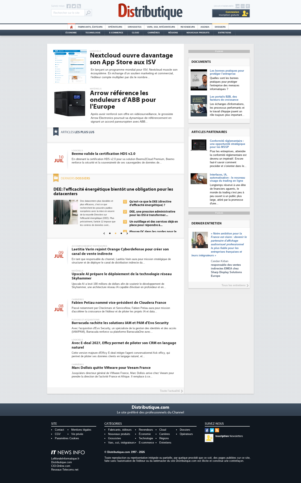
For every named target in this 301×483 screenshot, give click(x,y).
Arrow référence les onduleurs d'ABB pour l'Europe (123, 99)
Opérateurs (115, 27)
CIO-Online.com (60, 465)
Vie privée (77, 434)
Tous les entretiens (234, 285)
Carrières (154, 33)
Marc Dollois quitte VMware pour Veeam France (111, 368)
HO (71, 27)
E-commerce (116, 33)
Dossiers (220, 27)
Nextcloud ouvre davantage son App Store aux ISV (131, 59)
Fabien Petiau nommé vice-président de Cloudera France (119, 303)
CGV (58, 434)
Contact (59, 429)
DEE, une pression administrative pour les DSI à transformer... (152, 213)
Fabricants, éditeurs (90, 27)
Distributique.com (61, 462)
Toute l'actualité (170, 390)
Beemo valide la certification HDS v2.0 (103, 154)
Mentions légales (81, 429)
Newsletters (229, 436)
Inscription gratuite (229, 13)
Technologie (93, 33)
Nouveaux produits (119, 434)
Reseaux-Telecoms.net (64, 469)
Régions (173, 33)
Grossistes (134, 27)
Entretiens (224, 33)
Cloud (135, 33)
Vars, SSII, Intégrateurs (161, 27)
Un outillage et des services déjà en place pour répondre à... (153, 223)
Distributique (150, 11)
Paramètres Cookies (67, 438)
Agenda (204, 27)
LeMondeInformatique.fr (65, 458)
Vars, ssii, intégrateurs (121, 442)
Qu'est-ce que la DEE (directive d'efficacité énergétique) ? (150, 203)
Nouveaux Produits (198, 33)
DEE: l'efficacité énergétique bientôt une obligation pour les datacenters (113, 191)
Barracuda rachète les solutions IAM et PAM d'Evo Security (120, 323)
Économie (71, 33)
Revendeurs (188, 27)
